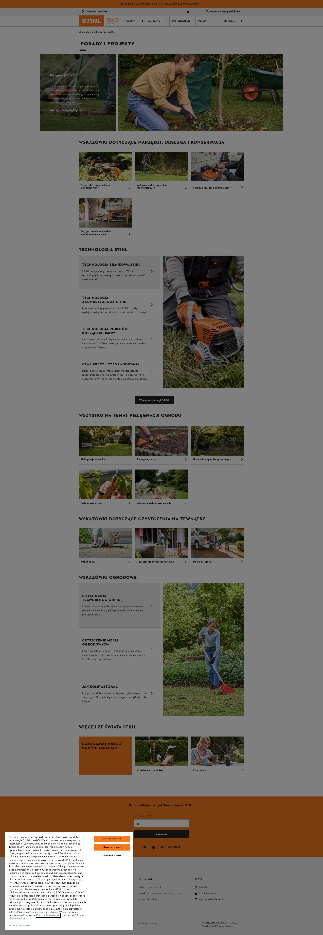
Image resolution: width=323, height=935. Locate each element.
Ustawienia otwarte (112, 855)
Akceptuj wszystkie (111, 838)
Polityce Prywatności (48, 915)
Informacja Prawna (19, 925)
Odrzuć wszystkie (112, 847)
